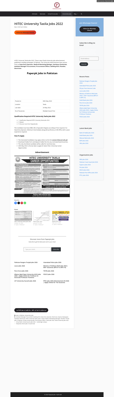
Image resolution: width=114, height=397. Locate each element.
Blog (75, 14)
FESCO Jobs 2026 (48, 274)
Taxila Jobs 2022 (50, 320)
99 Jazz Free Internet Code (87, 88)
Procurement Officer (40, 320)
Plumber (63, 318)
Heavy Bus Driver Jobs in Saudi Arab (25, 323)
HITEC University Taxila (32, 318)
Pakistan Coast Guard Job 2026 (88, 162)
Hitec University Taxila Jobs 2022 (22, 221)
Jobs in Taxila (41, 318)
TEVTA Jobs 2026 (48, 271)
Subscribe (56, 249)
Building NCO (36, 317)
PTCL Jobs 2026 (84, 175)
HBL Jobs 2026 (83, 143)
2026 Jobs (34, 14)
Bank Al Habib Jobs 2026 (86, 133)
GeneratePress (66, 394)
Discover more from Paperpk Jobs (29, 124)
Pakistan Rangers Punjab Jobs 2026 (25, 262)
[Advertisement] (42, 48)
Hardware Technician (19, 318)
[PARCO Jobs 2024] (42, 216)
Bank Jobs (42, 14)
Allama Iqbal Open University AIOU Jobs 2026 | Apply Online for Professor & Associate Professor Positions (27, 275)
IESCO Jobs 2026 (84, 170)
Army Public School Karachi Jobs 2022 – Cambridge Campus (31, 322)
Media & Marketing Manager (52, 318)
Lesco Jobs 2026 (19, 266)
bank (60, 142)
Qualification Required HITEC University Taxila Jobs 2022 (35, 120)
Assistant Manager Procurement (24, 317)
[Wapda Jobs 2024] (60, 216)
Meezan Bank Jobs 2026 (86, 138)
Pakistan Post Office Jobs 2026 (88, 172)
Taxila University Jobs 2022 (62, 320)
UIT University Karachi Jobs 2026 (25, 281)
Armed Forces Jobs (53, 14)
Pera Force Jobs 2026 (21, 271)
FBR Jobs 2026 (83, 159)
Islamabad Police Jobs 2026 (52, 262)
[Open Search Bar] (81, 13)
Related (21, 122)
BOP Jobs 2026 (83, 141)
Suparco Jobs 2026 (85, 165)
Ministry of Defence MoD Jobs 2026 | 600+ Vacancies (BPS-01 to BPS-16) (55, 266)
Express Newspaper (63, 317)
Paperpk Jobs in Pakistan (42, 73)
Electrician (54, 317)
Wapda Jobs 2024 (56, 221)
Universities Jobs (66, 14)
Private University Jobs (29, 320)
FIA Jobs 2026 (83, 167)
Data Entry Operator (46, 317)
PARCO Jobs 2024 (37, 221)
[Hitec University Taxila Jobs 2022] (23, 216)
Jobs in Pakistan (20, 315)
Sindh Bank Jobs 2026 (85, 100)
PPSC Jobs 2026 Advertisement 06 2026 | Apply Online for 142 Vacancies (56, 281)
